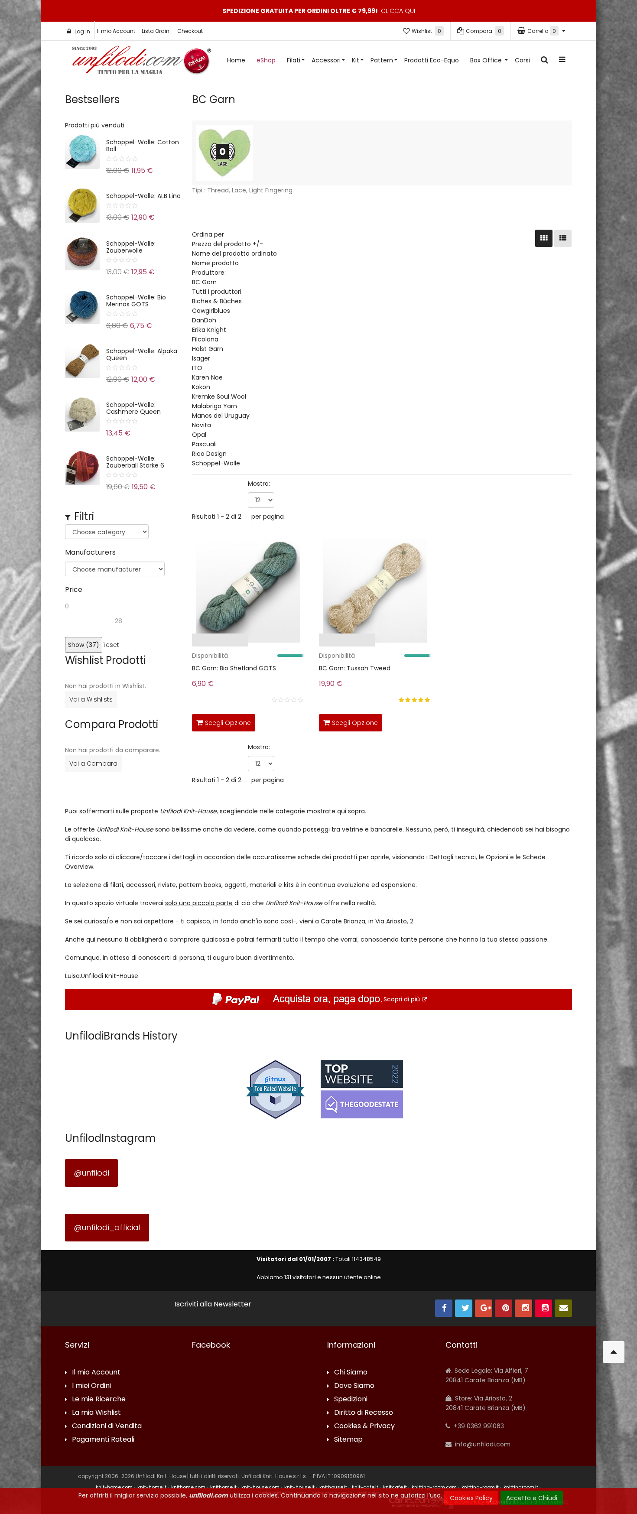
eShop (266, 60)
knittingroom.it (521, 1487)
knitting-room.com (434, 1487)
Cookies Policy (471, 1498)
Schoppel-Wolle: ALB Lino (143, 196)
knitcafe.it (395, 1487)
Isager (201, 358)
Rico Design (209, 453)
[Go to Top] (613, 1352)
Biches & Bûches (217, 301)
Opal (199, 434)
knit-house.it (299, 1487)
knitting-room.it (480, 1487)
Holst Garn (207, 348)
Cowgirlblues (211, 310)
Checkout (190, 31)
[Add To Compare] (276, 721)
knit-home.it (151, 1487)
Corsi (522, 60)
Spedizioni (350, 1399)
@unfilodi (91, 1172)
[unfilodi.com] (142, 62)
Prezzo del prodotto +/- (227, 244)
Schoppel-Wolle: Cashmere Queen (133, 408)
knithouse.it (333, 1487)
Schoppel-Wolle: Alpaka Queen (141, 354)
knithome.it (223, 1487)
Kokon (201, 387)
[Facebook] (443, 1308)
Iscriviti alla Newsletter (213, 1304)
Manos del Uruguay (221, 415)
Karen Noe (207, 377)
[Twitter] (463, 1308)
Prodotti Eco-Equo (431, 60)
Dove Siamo (354, 1386)
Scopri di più (402, 999)
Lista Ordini (156, 31)
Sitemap (348, 1439)
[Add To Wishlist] (295, 721)
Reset (110, 644)
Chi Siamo (350, 1372)
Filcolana (205, 339)
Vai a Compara (93, 763)
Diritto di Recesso (363, 1412)
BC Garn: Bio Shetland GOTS (234, 668)
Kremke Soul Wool (219, 396)
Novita (201, 425)
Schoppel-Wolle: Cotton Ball (142, 145)
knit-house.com (260, 1487)
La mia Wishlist (96, 1412)
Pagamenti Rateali (103, 1439)
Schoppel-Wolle (216, 463)
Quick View (165, 642)
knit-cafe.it (365, 1487)
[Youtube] (543, 1308)
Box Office (487, 60)
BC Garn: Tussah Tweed (354, 668)
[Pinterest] (503, 1308)
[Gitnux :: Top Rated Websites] (275, 1089)
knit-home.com (114, 1487)
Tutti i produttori (216, 291)
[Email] (563, 1308)
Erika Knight (209, 329)
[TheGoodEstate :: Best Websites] (361, 1089)
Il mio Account (116, 31)
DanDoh (204, 320)
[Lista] (563, 238)
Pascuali (204, 444)
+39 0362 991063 (478, 1426)
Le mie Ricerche (99, 1399)
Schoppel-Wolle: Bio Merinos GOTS (136, 301)
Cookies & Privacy (364, 1426)
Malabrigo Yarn (214, 406)
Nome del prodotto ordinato (234, 253)
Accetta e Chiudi (531, 1498)
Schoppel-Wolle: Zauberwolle (131, 247)
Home (236, 60)
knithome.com (188, 1487)
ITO (197, 368)
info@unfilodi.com (481, 1444)
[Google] (483, 1308)
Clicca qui (398, 10)
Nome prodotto (215, 263)
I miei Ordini (91, 1386)
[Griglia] (543, 238)
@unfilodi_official (107, 1227)
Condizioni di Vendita (107, 1426)
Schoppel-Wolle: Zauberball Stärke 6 (135, 462)
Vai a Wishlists (91, 699)
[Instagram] (523, 1308)
